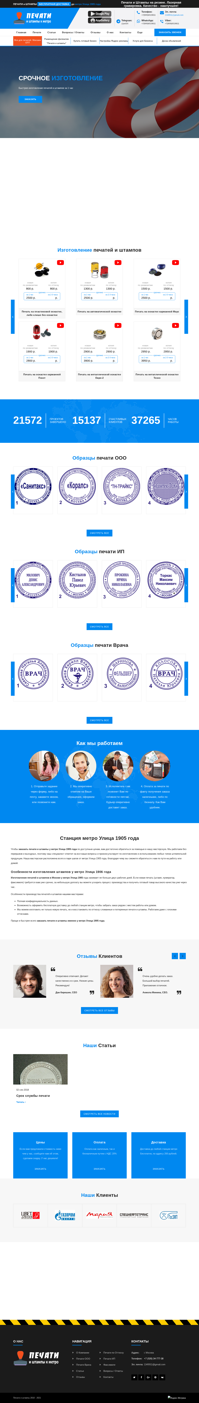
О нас (110, 32)
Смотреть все (99, 533)
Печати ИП (109, 1358)
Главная (21, 32)
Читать (20, 1102)
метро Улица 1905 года (88, 4)
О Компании (82, 1352)
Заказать (30, 99)
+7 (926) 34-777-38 (153, 1358)
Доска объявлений (171, 41)
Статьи (51, 32)
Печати (37, 32)
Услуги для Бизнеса (143, 41)
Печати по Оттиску (113, 1352)
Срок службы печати (33, 1095)
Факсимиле (109, 1364)
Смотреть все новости (99, 1114)
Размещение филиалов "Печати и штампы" (56, 41)
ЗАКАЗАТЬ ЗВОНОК (170, 32)
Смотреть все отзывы (99, 1010)
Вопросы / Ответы (73, 32)
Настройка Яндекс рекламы (114, 41)
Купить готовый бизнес (85, 41)
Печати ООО (83, 1358)
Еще (140, 32)
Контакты (125, 32)
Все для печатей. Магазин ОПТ (27, 41)
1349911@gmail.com (174, 15)
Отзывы (96, 32)
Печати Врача (83, 1364)
